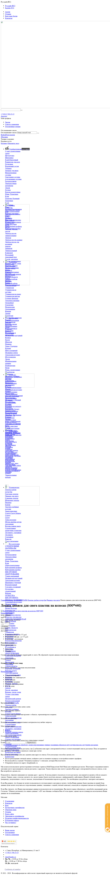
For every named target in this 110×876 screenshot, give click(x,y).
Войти (3, 135)
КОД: (3, 615)
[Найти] (21, 110)
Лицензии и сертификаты (14, 816)
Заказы (7, 122)
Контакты (8, 18)
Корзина (4, 143)
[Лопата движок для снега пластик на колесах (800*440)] (22, 611)
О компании (9, 801)
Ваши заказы (10, 830)
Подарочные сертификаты (14, 807)
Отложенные (10, 832)
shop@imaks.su (10, 857)
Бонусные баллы (11, 16)
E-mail (3, 742)
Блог (7, 805)
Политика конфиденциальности (17, 818)
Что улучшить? (10, 823)
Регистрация (10, 135)
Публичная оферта (12, 820)
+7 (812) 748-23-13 (12, 853)
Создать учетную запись (14, 732)
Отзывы (8, 14)
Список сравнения (12, 124)
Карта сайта (9, 814)
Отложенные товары (12, 126)
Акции (7, 12)
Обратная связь (10, 810)
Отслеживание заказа (9, 132)
